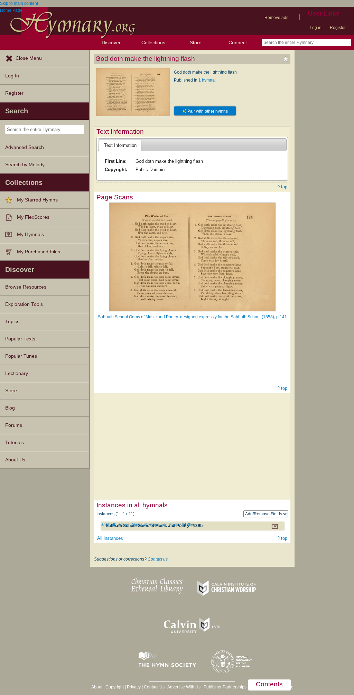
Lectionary (16, 373)
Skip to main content (19, 3)
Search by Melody (25, 164)
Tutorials (14, 442)
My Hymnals (30, 234)
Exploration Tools (24, 304)
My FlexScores (33, 217)
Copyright (114, 687)
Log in (316, 27)
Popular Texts (20, 338)
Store (196, 42)
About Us (15, 459)
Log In (12, 75)
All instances (110, 538)
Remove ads (276, 17)
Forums (13, 425)
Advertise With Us (184, 687)
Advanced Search (24, 147)
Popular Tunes (21, 356)
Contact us (158, 559)
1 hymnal (207, 80)
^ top (282, 186)
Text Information (120, 145)
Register (338, 27)
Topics (12, 321)
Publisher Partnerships (225, 687)
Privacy (134, 687)
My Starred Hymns (37, 200)
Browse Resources (25, 287)
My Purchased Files (38, 251)
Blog (10, 408)
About (96, 687)
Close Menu (29, 58)
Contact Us (154, 687)
